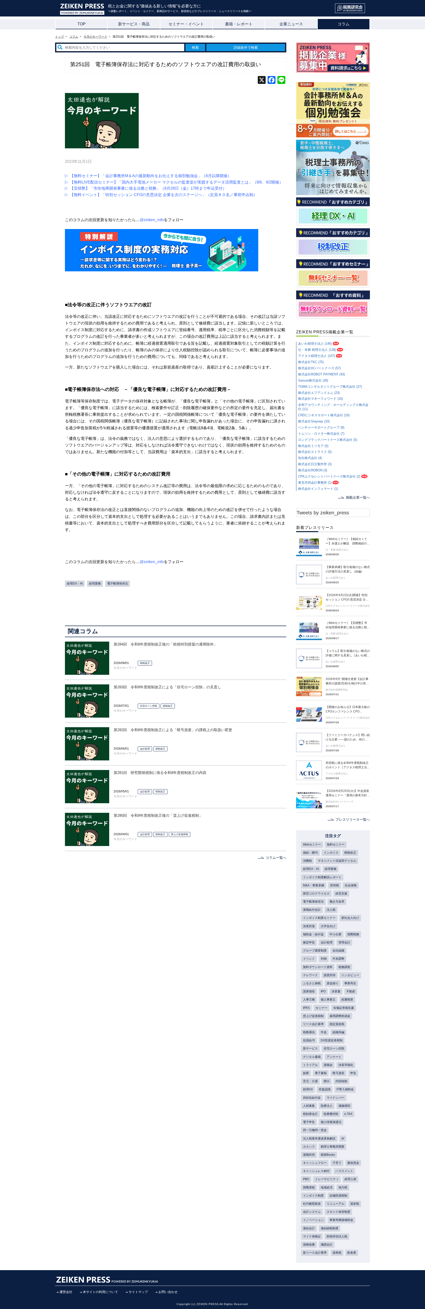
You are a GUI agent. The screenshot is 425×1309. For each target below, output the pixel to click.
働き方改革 (337, 901)
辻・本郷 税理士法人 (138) (317, 350)
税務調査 (344, 967)
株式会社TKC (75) (311, 362)
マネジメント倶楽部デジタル (337, 860)
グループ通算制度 (315, 950)
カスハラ (309, 1146)
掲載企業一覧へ (358, 497)
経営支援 (341, 893)
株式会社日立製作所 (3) (315, 464)
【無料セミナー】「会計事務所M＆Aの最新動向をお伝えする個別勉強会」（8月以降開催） (150, 176)
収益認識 (325, 1089)
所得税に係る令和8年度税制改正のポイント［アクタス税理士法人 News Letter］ (348, 765)
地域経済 (327, 1187)
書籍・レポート (239, 24)
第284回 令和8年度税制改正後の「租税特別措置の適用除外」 (165, 644)
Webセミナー (312, 844)
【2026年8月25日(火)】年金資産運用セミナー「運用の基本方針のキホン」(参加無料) (348, 793)
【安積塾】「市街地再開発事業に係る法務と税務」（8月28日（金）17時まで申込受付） (148, 188)
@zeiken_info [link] (152, 220)
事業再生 (350, 983)
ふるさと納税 (312, 983)
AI (342, 1138)
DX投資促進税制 (332, 1040)
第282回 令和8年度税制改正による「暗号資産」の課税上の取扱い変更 (173, 730)
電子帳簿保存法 (117, 583)
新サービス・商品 (134, 24)
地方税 (342, 1187)
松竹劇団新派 (312, 1203)
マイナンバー (335, 1097)
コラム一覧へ (276, 858)
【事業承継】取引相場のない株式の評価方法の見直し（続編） (348, 569)
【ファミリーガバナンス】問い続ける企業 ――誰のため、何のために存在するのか (348, 737)
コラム (343, 24)
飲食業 (351, 1252)
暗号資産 (338, 1073)
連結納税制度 (329, 1228)
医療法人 (327, 1106)
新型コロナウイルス (316, 893)
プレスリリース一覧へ (352, 819)
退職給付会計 (312, 909)
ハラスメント (344, 1171)
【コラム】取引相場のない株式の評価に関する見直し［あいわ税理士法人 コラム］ (348, 653)
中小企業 (335, 934)
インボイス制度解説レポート (322, 877)
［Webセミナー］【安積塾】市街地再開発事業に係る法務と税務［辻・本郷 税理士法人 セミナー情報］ (348, 625)
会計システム (312, 1212)
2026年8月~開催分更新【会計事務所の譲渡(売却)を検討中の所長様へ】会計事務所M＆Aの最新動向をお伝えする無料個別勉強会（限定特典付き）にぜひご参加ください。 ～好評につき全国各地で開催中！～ (348, 681)
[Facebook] (271, 80)
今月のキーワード (125, 668)
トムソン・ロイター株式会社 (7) (321, 433)
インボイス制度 (313, 1195)
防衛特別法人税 (337, 1236)
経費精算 (347, 999)
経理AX (308, 1089)
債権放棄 (309, 1244)
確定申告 (309, 942)
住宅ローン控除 (148, 706)
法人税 (331, 909)
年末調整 (338, 958)
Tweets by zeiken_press (323, 512)
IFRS (306, 1008)
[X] (262, 80)
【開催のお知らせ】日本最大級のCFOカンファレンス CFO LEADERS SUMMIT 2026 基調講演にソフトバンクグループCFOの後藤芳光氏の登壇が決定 (348, 709)
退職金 (328, 1065)
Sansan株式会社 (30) (313, 380)
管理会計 (344, 942)
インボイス (331, 852)
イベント (309, 958)
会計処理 (145, 748)
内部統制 (341, 1081)
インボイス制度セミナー (319, 918)
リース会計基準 (313, 1024)
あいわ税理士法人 (335, 577)
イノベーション (313, 1220)
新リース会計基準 (315, 1252)
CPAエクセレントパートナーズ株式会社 (348, 605)
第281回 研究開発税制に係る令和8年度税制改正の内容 (160, 772)
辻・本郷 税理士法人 (337, 549)
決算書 (336, 991)
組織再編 (338, 1032)
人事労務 (309, 999)
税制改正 (145, 663)
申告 (353, 1073)
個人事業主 (328, 999)
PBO (306, 1179)
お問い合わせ (168, 1292)
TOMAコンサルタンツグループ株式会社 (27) (330, 386)
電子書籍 (321, 1073)
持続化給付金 (312, 1097)
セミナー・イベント (186, 24)
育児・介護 (310, 1081)
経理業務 (95, 583)
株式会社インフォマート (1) (318, 489)
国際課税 (309, 1187)
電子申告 (309, 1122)
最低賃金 (353, 1163)
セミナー (321, 1008)
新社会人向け (350, 918)
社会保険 (351, 885)
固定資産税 (337, 1024)
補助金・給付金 (313, 934)
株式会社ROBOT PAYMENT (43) (321, 374)
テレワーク (310, 975)
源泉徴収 (309, 991)
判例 (324, 958)
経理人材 (350, 1179)
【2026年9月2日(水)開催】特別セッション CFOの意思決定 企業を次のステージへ (347, 597)
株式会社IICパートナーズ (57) (319, 368)
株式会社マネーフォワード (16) (320, 398)
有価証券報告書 (343, 1008)
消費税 (307, 860)
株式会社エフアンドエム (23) (319, 393)
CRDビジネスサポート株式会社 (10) (323, 415)
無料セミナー (336, 844)
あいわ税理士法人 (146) (315, 343)
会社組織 (338, 950)
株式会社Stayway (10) (314, 421)
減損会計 (327, 1244)
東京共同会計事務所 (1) (315, 482)
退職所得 (309, 1154)
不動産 (350, 991)
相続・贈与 (310, 852)
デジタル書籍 (312, 1057)
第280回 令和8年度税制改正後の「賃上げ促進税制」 (158, 815)
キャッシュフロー (315, 1163)
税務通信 (309, 1032)
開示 (327, 1081)
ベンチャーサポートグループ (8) (321, 427)
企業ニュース (291, 24)
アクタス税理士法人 (337, 773)
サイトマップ (138, 1292)
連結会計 (309, 1228)
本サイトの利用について (100, 1292)
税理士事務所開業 (332, 1146)
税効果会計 (310, 1114)
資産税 (354, 1203)
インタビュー (350, 975)
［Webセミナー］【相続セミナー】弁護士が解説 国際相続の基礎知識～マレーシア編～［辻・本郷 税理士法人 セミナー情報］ (348, 541)
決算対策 (309, 926)
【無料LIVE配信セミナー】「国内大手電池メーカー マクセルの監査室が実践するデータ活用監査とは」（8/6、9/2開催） (176, 182)
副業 (306, 1073)
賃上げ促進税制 (179, 834)
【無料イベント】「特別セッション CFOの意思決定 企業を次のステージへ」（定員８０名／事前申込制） (163, 195)
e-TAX (348, 1114)
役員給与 (309, 1040)
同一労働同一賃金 (315, 1130)
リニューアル (335, 1203)
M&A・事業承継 (313, 885)
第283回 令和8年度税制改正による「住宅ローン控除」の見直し (167, 687)
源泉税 (337, 1252)
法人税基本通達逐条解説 (319, 1138)
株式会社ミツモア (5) (313, 446)
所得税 (334, 885)
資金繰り (332, 983)
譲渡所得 (329, 975)
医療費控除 (331, 1114)
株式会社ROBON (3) (312, 470)
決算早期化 (345, 1065)
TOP (81, 24)
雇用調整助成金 (340, 1016)
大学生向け (328, 926)
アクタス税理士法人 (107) (316, 356)
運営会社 (66, 1292)
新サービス (310, 1048)
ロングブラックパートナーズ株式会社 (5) (327, 440)
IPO (323, 991)
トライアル (310, 1065)
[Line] (281, 80)
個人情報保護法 (331, 1122)
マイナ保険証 (312, 1236)
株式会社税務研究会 (337, 689)
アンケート (334, 1057)
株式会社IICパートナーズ (339, 801)
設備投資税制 (338, 1195)
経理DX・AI (75, 583)
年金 (324, 1032)
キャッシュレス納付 (316, 1171)
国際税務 (353, 934)
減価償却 (344, 1106)
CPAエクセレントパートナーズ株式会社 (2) (329, 476)
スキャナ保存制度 (338, 1212)
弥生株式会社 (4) (310, 458)
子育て (337, 1163)
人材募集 (309, 1106)
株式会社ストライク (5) (315, 452)
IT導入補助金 (345, 1089)
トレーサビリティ (327, 1179)
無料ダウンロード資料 (318, 967)
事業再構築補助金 (341, 1220)
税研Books (328, 1154)
